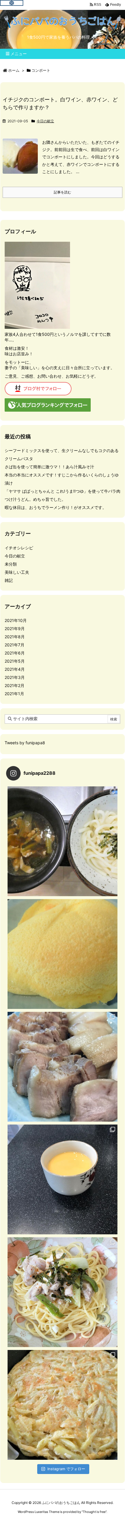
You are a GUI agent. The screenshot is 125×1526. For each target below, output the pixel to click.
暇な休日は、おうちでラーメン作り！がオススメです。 (55, 507)
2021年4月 (15, 669)
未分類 (11, 564)
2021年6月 (15, 652)
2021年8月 (15, 636)
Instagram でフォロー (66, 1468)
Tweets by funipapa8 (25, 742)
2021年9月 (15, 628)
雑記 (9, 580)
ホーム (13, 70)
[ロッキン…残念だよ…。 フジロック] (62, 954)
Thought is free (94, 1512)
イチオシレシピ (19, 547)
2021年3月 (15, 677)
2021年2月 (14, 685)
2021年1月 (14, 693)
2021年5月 (15, 661)
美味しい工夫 (17, 572)
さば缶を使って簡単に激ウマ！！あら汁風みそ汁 (49, 466)
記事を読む (62, 192)
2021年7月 (14, 644)
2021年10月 (16, 620)
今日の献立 (45, 121)
